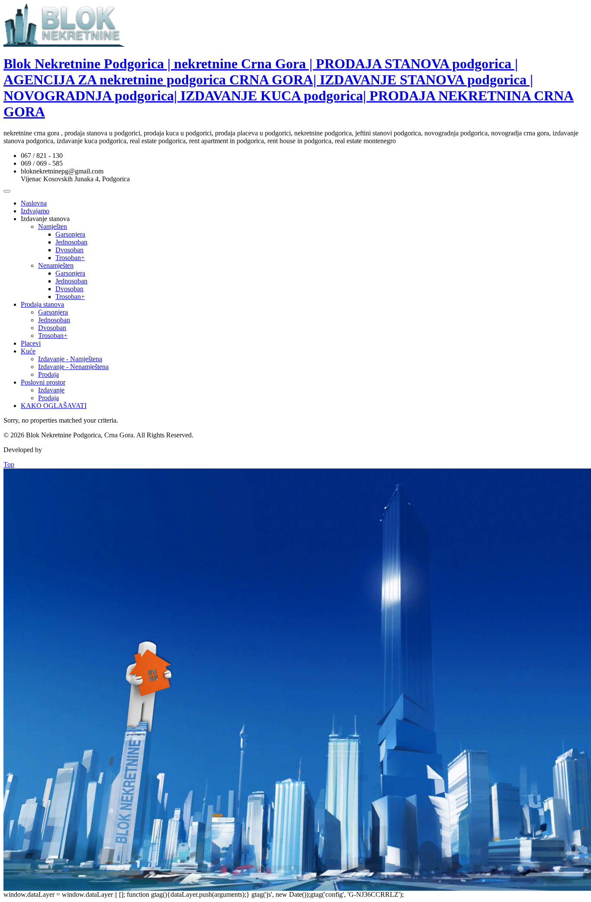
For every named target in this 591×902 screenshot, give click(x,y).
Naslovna (34, 203)
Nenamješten (56, 265)
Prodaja (48, 374)
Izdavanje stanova (45, 218)
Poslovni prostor (43, 382)
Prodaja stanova (42, 304)
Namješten (52, 226)
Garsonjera (70, 234)
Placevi (31, 343)
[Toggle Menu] (6, 191)
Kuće (28, 351)
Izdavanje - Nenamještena (73, 366)
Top (8, 464)
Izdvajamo (35, 211)
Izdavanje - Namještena (70, 359)
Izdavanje (51, 390)
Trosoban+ (70, 257)
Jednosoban (71, 242)
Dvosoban (69, 250)
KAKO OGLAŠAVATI (54, 405)
